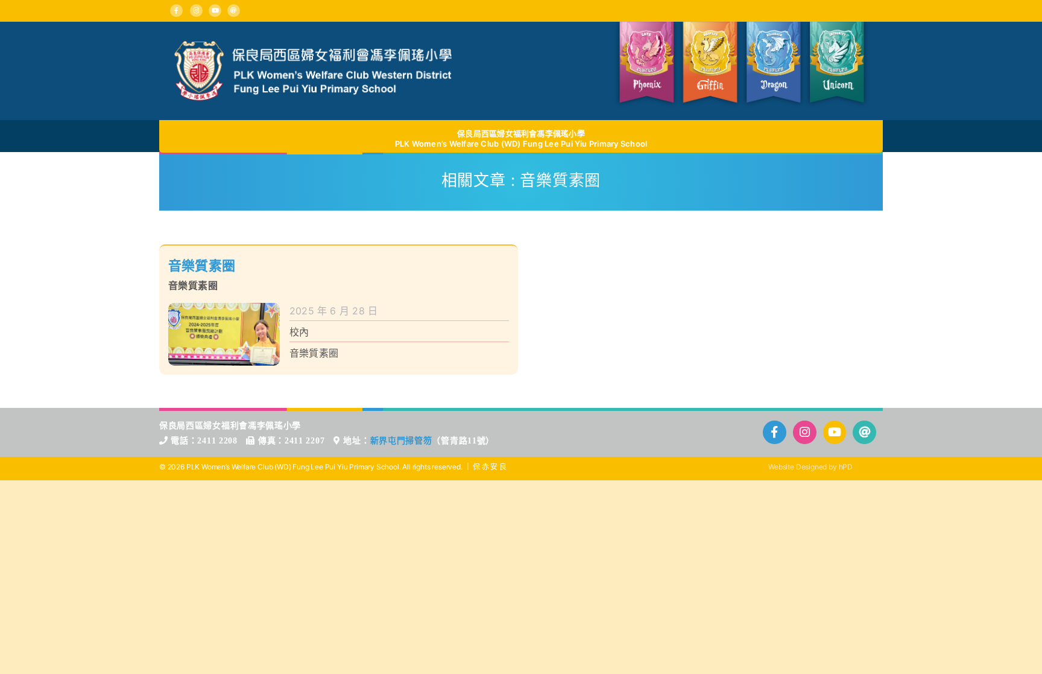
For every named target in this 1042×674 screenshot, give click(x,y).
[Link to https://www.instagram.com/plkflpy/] (196, 10)
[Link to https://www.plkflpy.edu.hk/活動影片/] (215, 10)
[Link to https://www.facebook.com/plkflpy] (176, 10)
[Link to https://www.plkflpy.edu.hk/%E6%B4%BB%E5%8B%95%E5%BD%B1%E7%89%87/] (835, 432)
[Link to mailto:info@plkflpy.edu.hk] (233, 10)
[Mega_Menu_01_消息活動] (313, 46)
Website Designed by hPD (810, 466)
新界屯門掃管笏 (401, 440)
